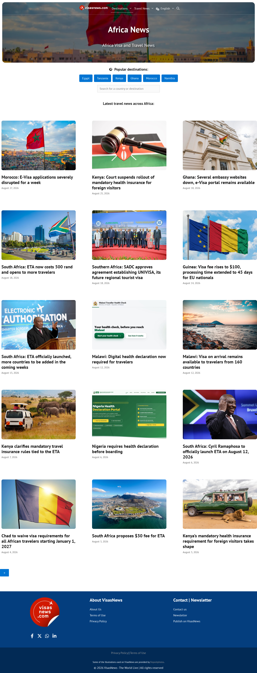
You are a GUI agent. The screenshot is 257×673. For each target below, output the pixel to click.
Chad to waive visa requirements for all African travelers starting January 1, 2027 (38, 541)
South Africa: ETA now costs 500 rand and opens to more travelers (37, 269)
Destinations (120, 8)
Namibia (169, 78)
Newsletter (180, 615)
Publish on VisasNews (186, 621)
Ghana (135, 78)
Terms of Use (98, 615)
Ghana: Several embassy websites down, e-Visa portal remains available (219, 179)
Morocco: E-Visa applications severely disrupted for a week (37, 179)
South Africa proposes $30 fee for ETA (128, 536)
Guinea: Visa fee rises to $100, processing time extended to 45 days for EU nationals (218, 272)
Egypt (86, 78)
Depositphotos (157, 662)
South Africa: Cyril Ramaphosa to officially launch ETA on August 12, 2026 (216, 451)
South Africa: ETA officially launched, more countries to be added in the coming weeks (36, 361)
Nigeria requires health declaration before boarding (125, 448)
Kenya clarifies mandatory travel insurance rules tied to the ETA (32, 448)
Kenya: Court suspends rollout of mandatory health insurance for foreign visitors (123, 182)
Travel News (141, 8)
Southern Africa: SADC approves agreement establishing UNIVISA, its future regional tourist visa (126, 272)
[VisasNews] (93, 8)
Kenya (119, 78)
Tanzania (102, 78)
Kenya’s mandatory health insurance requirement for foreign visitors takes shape (218, 541)
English (165, 8)
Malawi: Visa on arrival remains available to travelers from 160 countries (213, 361)
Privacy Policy (98, 621)
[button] (178, 8)
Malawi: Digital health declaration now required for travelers (129, 359)
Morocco (151, 78)
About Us (95, 609)
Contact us (180, 609)
